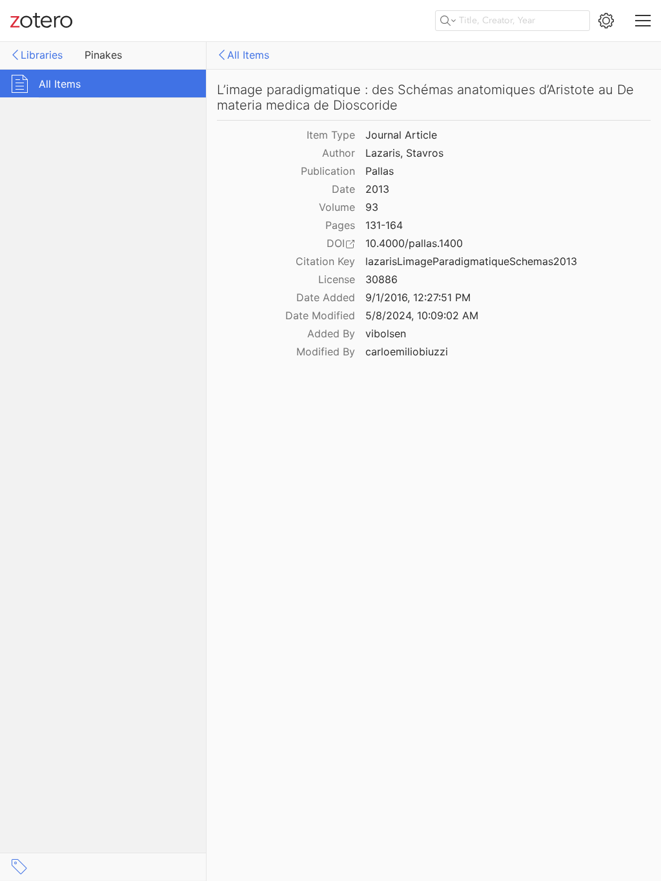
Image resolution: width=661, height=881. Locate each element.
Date (343, 189)
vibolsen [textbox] (385, 333)
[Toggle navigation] (643, 20)
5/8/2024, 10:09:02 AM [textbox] (421, 315)
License (336, 279)
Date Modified (320, 315)
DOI (336, 243)
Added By (331, 333)
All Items (248, 54)
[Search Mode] (448, 20)
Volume (337, 207)
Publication (328, 170)
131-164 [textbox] (384, 225)
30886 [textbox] (381, 279)
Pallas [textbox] (379, 170)
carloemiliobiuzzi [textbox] (406, 351)
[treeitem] (103, 83)
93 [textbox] (371, 207)
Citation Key (325, 261)
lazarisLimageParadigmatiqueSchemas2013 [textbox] (471, 261)
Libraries (42, 54)
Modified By (325, 351)
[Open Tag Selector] (19, 866)
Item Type (331, 134)
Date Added (325, 297)
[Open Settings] (606, 20)
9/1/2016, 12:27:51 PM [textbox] (418, 297)
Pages (340, 225)
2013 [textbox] (377, 189)
